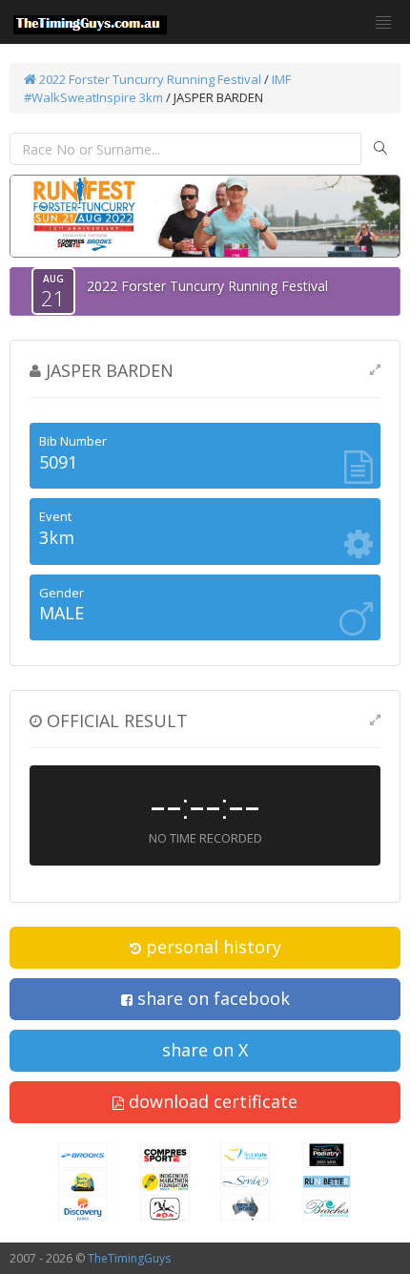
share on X (205, 1049)
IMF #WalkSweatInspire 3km (157, 88)
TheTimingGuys (129, 1258)
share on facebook (211, 998)
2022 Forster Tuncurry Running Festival (148, 79)
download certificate (210, 1101)
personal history (211, 946)
